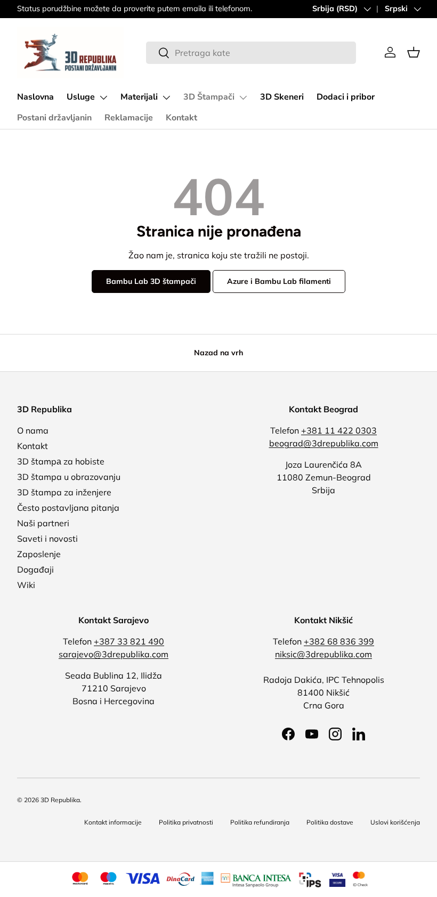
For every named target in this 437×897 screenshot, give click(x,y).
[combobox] (251, 53)
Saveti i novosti (47, 538)
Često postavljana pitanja (68, 507)
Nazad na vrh (218, 352)
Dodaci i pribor (346, 97)
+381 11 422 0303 (339, 430)
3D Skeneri (282, 97)
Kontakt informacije (113, 822)
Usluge (81, 97)
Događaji (35, 569)
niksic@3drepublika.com (323, 654)
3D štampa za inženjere (64, 492)
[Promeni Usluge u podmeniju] (103, 97)
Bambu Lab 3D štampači (151, 281)
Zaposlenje (39, 554)
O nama (32, 430)
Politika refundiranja (259, 822)
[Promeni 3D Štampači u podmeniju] (243, 97)
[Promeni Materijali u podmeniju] (166, 97)
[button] (413, 52)
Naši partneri (43, 523)
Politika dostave (329, 822)
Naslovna (35, 97)
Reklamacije (128, 118)
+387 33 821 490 (129, 641)
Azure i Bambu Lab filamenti (279, 281)
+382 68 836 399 (339, 641)
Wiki (26, 585)
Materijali (139, 97)
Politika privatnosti (186, 822)
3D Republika (60, 800)
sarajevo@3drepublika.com (113, 654)
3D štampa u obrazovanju (68, 476)
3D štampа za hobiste (60, 461)
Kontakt (181, 118)
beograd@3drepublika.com (323, 443)
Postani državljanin (54, 118)
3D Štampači (208, 97)
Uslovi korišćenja (395, 822)
